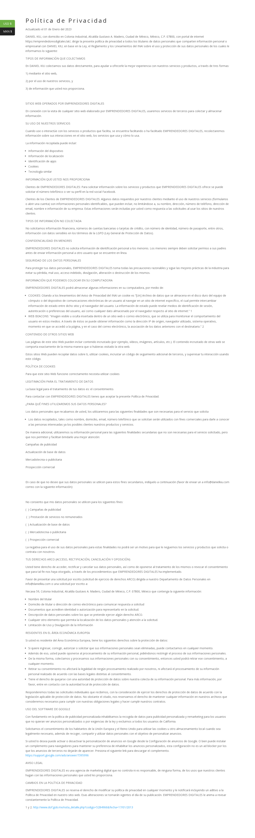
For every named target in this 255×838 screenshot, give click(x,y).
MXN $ (9, 31)
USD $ (9, 23)
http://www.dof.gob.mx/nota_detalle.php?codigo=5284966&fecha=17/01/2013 (83, 807)
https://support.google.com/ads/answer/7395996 (57, 755)
